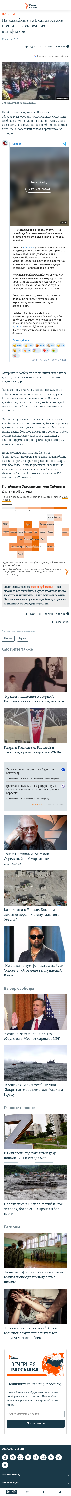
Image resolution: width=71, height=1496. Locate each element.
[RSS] (51, 1457)
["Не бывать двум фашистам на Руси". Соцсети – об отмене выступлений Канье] (35, 944)
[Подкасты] (58, 1457)
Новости (8, 14)
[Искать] (60, 1492)
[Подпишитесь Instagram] (43, 1457)
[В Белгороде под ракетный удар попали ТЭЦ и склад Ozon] (35, 1131)
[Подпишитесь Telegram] (36, 1457)
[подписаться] (5, 1465)
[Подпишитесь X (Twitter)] (20, 1457)
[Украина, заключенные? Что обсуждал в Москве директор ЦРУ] (35, 1012)
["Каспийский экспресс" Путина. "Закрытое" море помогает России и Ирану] (35, 1063)
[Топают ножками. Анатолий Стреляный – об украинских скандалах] (35, 832)
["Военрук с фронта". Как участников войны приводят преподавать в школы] (35, 1250)
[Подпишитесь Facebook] (13, 1457)
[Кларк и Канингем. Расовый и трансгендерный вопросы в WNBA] (35, 725)
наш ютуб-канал (42, 587)
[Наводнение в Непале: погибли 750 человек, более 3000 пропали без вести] (35, 1182)
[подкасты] (28, 1492)
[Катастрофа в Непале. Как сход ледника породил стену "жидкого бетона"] (35, 888)
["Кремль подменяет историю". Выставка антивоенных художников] (35, 674)
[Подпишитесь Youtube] (28, 1457)
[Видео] (44, 1492)
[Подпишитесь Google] (5, 1457)
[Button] (33, 47)
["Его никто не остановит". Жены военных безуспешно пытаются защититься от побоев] (35, 1306)
